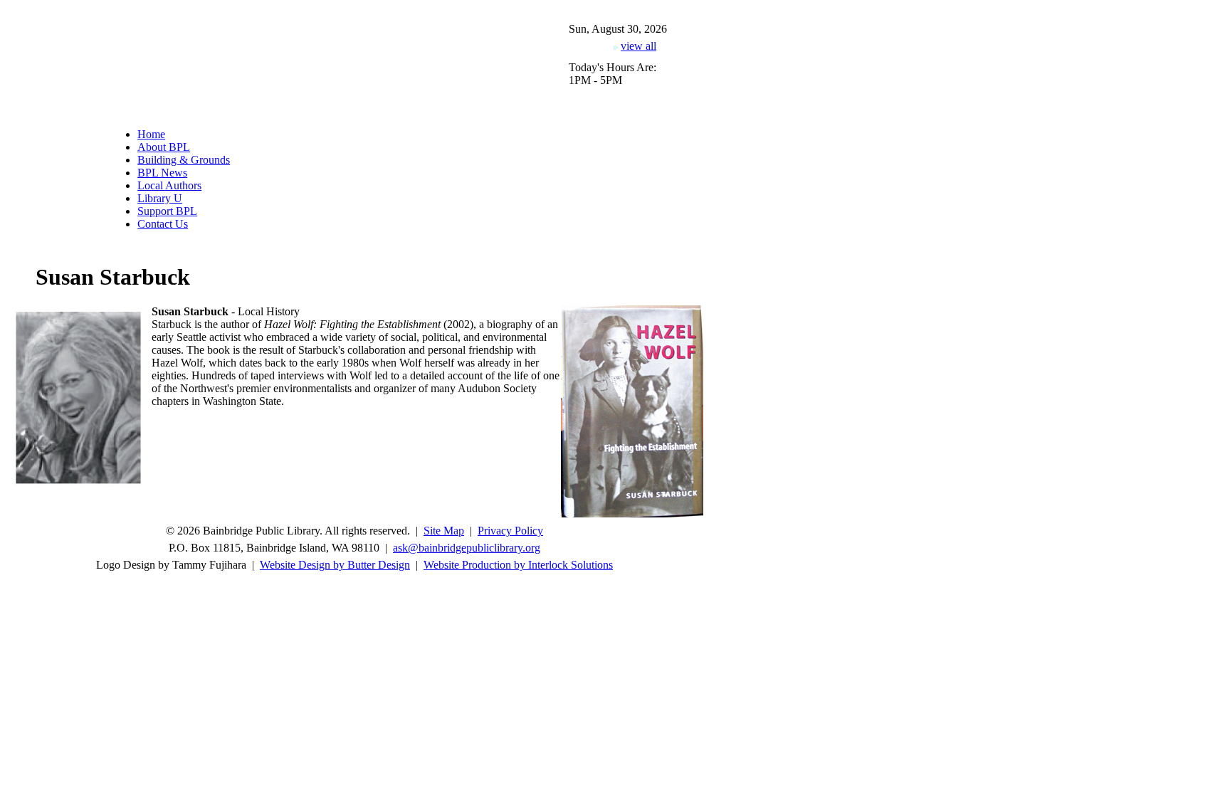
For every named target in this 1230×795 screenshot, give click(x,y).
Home (151, 134)
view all (638, 46)
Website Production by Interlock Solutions (518, 565)
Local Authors (169, 185)
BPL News (162, 173)
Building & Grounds (183, 160)
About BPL (163, 147)
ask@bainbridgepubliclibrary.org (466, 548)
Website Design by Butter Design (335, 565)
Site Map (444, 531)
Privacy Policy (510, 531)
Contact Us (162, 224)
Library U (159, 198)
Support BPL (167, 211)
